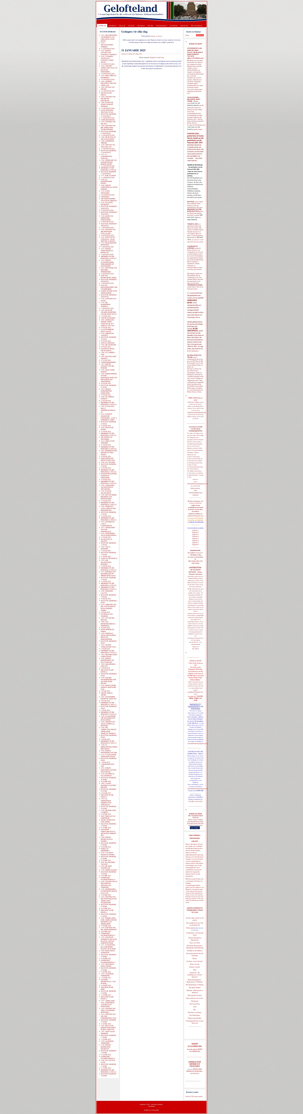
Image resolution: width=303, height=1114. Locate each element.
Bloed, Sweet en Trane (194, 392)
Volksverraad (190, 928)
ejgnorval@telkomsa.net (195, 58)
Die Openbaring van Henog (194, 985)
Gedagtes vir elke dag (156, 36)
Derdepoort (194, 1001)
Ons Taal (150, 26)
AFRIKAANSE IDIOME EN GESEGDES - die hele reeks (194, 1071)
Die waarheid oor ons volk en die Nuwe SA (194, 924)
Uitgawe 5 (195, 538)
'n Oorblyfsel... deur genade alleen (194, 934)
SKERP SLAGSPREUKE (195, 1050)
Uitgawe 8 (195, 544)
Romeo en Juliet (194, 967)
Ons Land (122, 26)
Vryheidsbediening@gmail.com (197, 484)
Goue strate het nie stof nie (194, 998)
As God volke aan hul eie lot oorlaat (195, 919)
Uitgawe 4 (195, 536)
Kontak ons (147, 1110)
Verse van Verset (194, 943)
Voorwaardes (155, 1110)
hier (188, 93)
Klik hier (188, 879)
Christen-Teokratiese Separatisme (194, 939)
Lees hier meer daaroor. (194, 269)
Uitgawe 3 (195, 534)
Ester (194, 970)
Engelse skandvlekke (195, 1018)
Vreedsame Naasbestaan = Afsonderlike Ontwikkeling (194, 947)
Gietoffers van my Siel (196, 801)
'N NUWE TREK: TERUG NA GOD (196, 698)
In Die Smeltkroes (193, 351)
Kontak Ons (184, 26)
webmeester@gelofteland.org (196, 412)
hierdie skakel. (194, 87)
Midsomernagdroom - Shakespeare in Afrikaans (195, 981)
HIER (200, 158)
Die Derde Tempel (195, 987)
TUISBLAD (102, 26)
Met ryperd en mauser (195, 995)
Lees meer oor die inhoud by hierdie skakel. (195, 240)
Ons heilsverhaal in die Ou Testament (194, 954)
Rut (195, 1009)
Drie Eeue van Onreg (194, 1012)
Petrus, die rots (194, 964)
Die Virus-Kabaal (196, 26)
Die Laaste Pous (195, 1004)
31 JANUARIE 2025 (133, 50)
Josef (194, 1007)
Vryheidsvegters (192, 289)
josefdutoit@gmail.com (195, 692)
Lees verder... (195, 828)
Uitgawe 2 (195, 532)
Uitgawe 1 (195, 530)
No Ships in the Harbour (194, 950)
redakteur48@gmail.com (195, 516)
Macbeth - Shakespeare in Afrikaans (195, 991)
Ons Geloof (141, 26)
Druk (137, 54)
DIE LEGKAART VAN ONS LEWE (195, 562)
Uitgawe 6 (195, 540)
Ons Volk (131, 26)
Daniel (195, 958)
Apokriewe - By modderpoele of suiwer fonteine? (194, 974)
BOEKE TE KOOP (195, 814)
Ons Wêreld (173, 26)
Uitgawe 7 (195, 542)
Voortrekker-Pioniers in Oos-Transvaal (195, 1022)
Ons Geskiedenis (161, 26)
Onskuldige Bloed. (194, 317)
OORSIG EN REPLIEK (196, 522)
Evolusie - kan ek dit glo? (195, 961)
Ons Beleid (112, 26)
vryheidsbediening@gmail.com (197, 743)
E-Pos (140, 54)
